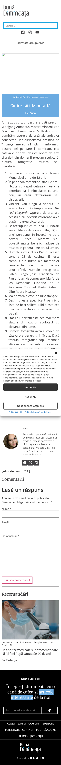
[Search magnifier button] (54, 25)
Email (6, 522)
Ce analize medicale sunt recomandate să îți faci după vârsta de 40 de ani (30, 652)
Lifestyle (36, 642)
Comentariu (10, 536)
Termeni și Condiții (31, 736)
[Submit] (49, 710)
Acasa (11, 723)
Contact (28, 729)
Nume (6, 509)
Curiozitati (18, 96)
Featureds (43, 96)
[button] (56, 353)
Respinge (30, 396)
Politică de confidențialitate (38, 412)
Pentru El (7, 645)
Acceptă (30, 387)
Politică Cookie (16, 412)
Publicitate (12, 729)
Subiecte (48, 723)
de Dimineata (30, 96)
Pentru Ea (48, 642)
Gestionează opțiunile (30, 405)
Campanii (34, 723)
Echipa (21, 723)
